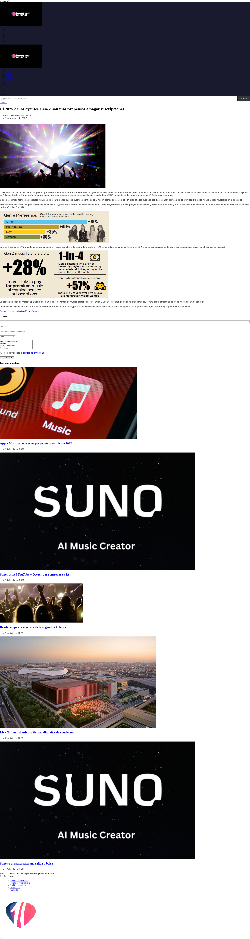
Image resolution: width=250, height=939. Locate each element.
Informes (8, 76)
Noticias (8, 74)
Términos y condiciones (20, 883)
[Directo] (16, 344)
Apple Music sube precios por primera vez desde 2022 (36, 443)
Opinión (8, 81)
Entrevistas (9, 79)
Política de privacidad (19, 880)
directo (11, 311)
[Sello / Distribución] (16, 346)
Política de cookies (18, 885)
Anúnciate (9, 83)
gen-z (16, 311)
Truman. (21, 876)
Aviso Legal (15, 887)
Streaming (36, 311)
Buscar (3, 94)
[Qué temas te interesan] (16, 341)
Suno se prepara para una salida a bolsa (26, 863)
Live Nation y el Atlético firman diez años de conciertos (37, 732)
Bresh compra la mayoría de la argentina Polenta (33, 627)
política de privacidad (33, 352)
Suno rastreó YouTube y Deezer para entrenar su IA (34, 574)
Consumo (4, 311)
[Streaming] (16, 348)
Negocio (28, 311)
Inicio (7, 72)
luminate (21, 311)
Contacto (14, 890)
